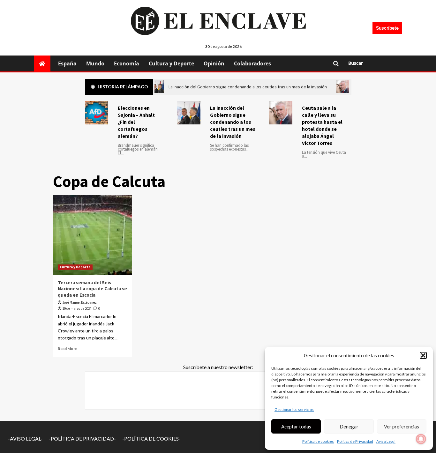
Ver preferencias (401, 426)
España (67, 63)
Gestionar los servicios (294, 409)
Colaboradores (252, 63)
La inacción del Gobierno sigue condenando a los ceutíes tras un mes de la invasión (232, 122)
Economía (126, 63)
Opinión (214, 63)
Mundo (95, 63)
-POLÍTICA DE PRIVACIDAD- (82, 438)
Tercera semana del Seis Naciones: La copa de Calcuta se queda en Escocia (92, 288)
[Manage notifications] (421, 439)
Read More (67, 348)
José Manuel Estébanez (80, 302)
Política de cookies (318, 441)
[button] (423, 355)
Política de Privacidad (355, 441)
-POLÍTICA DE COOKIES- (151, 438)
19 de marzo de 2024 (77, 308)
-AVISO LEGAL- (25, 438)
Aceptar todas (296, 426)
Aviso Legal (385, 441)
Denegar (349, 426)
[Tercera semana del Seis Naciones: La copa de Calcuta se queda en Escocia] (92, 235)
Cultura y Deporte (171, 63)
